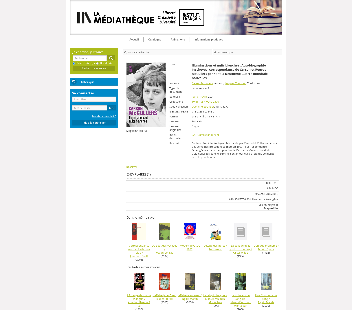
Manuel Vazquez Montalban (215, 300)
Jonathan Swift (139, 256)
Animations (178, 39)
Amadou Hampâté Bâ (139, 303)
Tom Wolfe (215, 249)
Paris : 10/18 (199, 96)
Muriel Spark (266, 249)
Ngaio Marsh (190, 298)
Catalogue (154, 39)
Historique (87, 82)
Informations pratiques (209, 39)
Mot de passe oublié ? (104, 116)
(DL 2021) (190, 247)
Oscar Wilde (240, 252)
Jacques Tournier (235, 83)
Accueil (134, 39)
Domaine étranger (203, 106)
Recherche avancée (94, 68)
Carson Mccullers (202, 83)
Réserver (131, 167)
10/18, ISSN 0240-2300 (205, 101)
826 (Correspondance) (205, 134)
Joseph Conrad (164, 252)
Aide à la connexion (94, 123)
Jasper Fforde (164, 298)
